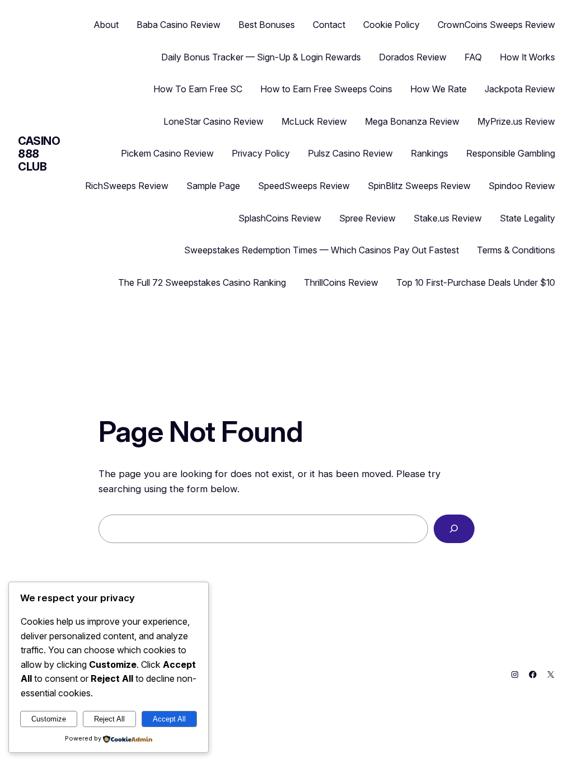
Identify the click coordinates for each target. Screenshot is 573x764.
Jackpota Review (520, 89)
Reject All (109, 719)
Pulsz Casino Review (350, 153)
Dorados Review (413, 57)
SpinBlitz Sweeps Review (419, 185)
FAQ (473, 57)
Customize (48, 719)
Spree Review (367, 218)
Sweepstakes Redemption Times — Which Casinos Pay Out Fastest (321, 250)
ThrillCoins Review (341, 282)
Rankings (429, 153)
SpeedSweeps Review (304, 185)
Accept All (169, 719)
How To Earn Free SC (197, 89)
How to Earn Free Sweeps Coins (326, 89)
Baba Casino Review (178, 24)
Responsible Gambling (510, 153)
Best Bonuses (266, 24)
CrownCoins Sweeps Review (496, 24)
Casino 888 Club (39, 153)
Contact (329, 24)
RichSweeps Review (126, 185)
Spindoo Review (522, 185)
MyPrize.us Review (516, 121)
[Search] (454, 529)
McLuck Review (314, 121)
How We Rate (438, 89)
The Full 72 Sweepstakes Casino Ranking (202, 282)
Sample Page (213, 185)
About (106, 24)
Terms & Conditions (516, 250)
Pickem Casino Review (167, 153)
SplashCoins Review (279, 218)
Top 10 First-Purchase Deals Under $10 (475, 282)
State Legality (527, 218)
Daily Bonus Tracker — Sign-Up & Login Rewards (261, 57)
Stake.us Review (448, 218)
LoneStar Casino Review (213, 121)
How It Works (527, 57)
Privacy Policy (261, 153)
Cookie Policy (391, 24)
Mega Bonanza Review (412, 121)
